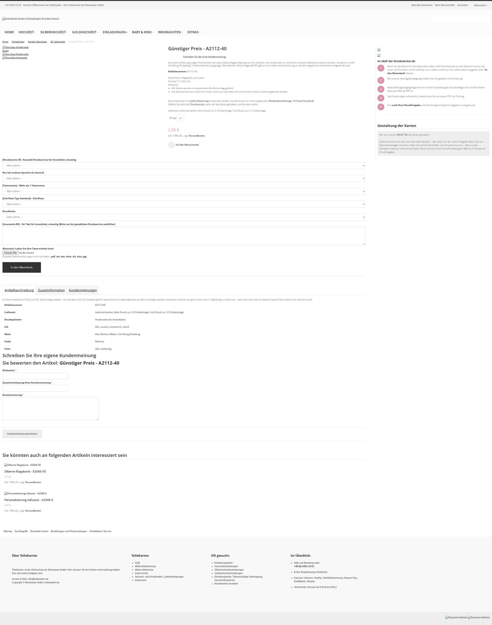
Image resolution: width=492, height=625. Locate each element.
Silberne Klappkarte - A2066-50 (25, 471)
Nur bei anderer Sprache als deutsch (23, 172)
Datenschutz (141, 573)
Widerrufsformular (144, 569)
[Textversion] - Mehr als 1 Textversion (23, 185)
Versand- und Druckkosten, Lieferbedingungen (159, 576)
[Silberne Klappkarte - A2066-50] (183, 465)
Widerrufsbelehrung (145, 566)
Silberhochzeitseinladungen (229, 569)
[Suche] (486, 19)
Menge (173, 117)
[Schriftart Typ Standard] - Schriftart (23, 198)
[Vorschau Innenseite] (14, 57)
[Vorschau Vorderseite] (15, 54)
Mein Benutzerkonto (421, 5)
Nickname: (8, 370)
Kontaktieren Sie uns (100, 531)
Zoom (5, 50)
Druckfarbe (8, 211)
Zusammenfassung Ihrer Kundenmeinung (26, 382)
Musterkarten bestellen (226, 583)
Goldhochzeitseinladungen (228, 573)
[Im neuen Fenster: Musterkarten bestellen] (379, 55)
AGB (137, 563)
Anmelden (462, 5)
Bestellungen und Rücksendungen (69, 531)
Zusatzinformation (51, 290)
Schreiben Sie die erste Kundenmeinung (204, 56)
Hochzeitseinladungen (226, 566)
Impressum (140, 580)
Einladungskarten (223, 563)
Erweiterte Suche (39, 531)
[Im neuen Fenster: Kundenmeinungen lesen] (379, 49)
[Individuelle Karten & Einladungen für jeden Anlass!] (30, 19)
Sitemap (7, 531)
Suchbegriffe (21, 531)
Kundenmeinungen (83, 290)
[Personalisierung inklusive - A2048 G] (183, 493)
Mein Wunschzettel (445, 5)
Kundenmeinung (12, 395)
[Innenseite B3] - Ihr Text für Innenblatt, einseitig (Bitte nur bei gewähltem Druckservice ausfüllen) (58, 224)
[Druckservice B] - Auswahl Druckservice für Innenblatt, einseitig (39, 159)
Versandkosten (197, 135)
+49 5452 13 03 (13, 5)
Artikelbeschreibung (19, 290)
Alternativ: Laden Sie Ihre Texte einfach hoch (28, 248)
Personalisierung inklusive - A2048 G (28, 500)
